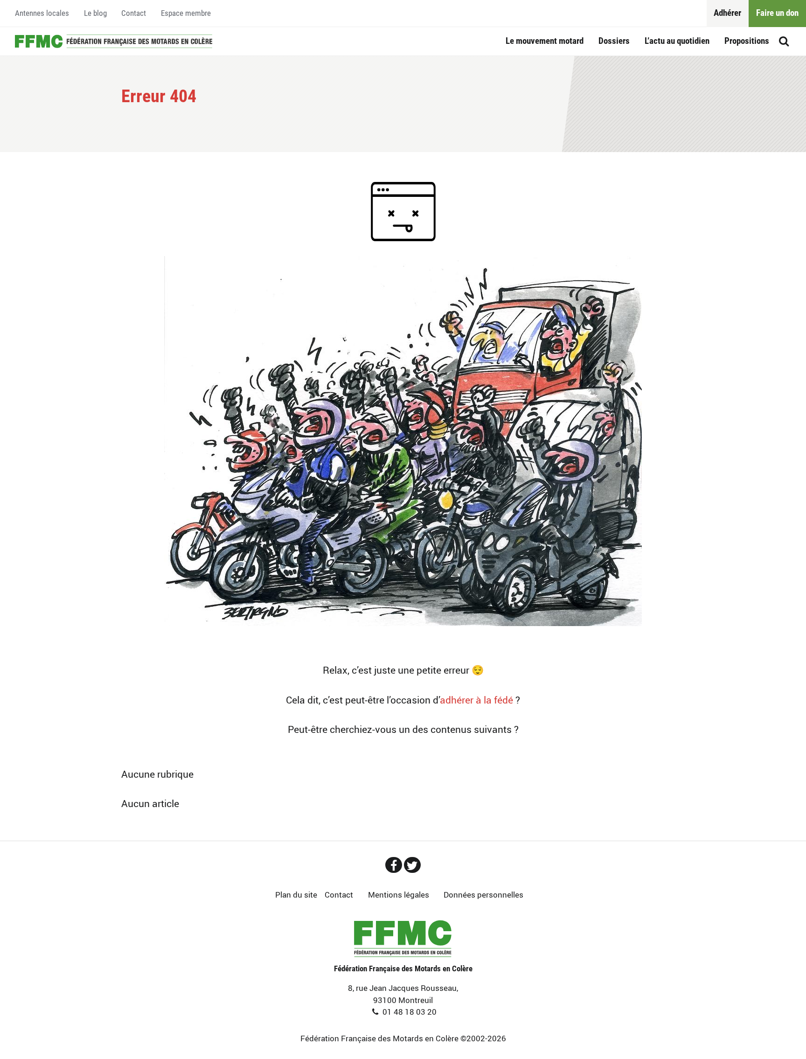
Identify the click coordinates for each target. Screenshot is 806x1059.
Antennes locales (42, 13)
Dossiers (614, 40)
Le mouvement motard (545, 40)
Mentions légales (398, 894)
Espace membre (186, 13)
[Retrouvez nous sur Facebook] (393, 865)
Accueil (114, 41)
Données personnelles (483, 894)
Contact (133, 13)
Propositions (746, 40)
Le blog (95, 13)
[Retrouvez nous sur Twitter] (412, 865)
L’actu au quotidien (677, 40)
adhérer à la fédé (476, 699)
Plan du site (296, 894)
